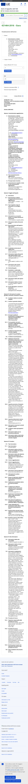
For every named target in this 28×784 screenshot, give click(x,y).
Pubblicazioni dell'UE (6, 718)
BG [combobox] (5, 78)
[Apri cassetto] (3, 23)
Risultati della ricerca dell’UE (7, 713)
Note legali (4, 688)
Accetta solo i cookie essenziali (13, 780)
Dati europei (4, 710)
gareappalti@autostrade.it (16, 54)
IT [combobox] (5, 67)
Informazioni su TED (6, 699)
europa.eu (11, 728)
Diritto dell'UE (4, 708)
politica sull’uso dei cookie (13, 769)
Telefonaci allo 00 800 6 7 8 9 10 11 (9, 734)
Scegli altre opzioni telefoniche (8, 736)
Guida (3, 673)
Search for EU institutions (7, 748)
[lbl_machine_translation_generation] (18, 87)
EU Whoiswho (4, 715)
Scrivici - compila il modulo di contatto (9, 739)
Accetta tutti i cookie (10, 777)
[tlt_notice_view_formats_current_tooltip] (22, 96)
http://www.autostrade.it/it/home (15, 172)
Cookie (3, 691)
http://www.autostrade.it (13, 139)
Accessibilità (4, 693)
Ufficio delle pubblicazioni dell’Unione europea (12, 664)
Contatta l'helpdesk (5, 675)
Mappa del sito (5, 702)
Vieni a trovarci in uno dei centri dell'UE (10, 741)
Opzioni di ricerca (23, 18)
